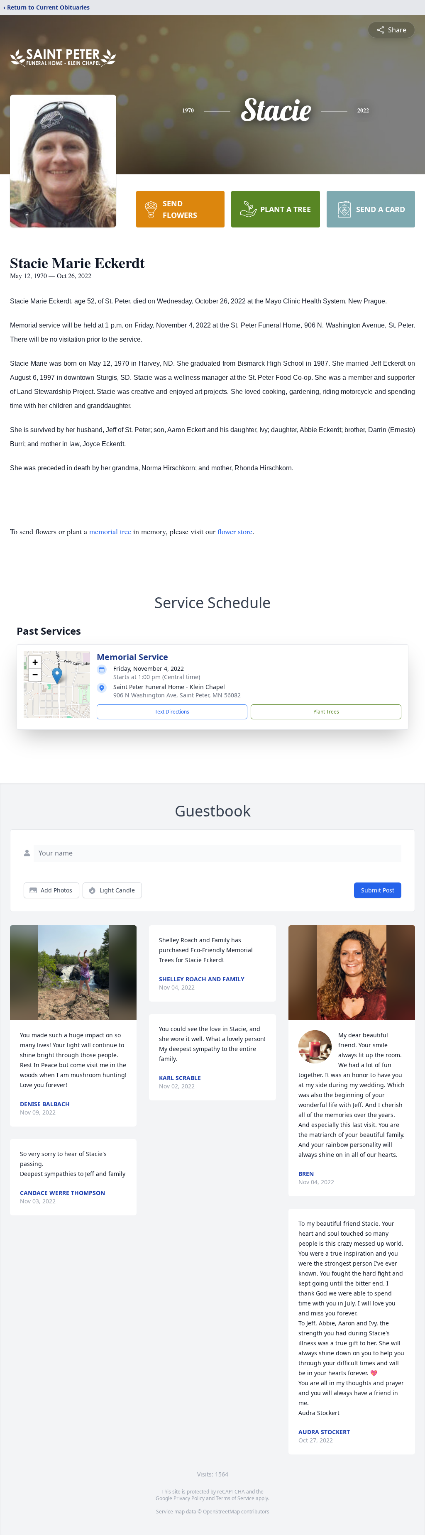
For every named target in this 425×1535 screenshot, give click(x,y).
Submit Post (377, 890)
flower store (234, 531)
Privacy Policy (189, 1498)
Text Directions (172, 711)
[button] (57, 675)
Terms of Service (235, 1498)
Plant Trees (326, 711)
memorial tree (110, 531)
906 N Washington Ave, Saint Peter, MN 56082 (177, 695)
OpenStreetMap (221, 1511)
